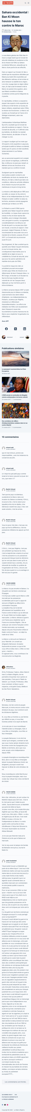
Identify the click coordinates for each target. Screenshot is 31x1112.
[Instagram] (7, 1104)
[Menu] (28, 3)
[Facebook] (6, 329)
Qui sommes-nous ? (7, 1094)
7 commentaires (17, 399)
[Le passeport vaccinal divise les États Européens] (15, 358)
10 (15, 32)
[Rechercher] (25, 3)
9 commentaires (17, 427)
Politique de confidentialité (10, 1097)
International (8, 32)
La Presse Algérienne (8, 1099)
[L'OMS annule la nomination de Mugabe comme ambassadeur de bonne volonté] (15, 384)
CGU (16, 1094)
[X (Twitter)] (15, 329)
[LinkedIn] (24, 329)
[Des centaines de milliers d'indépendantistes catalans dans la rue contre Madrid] (15, 410)
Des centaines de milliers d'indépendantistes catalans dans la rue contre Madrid (14, 423)
